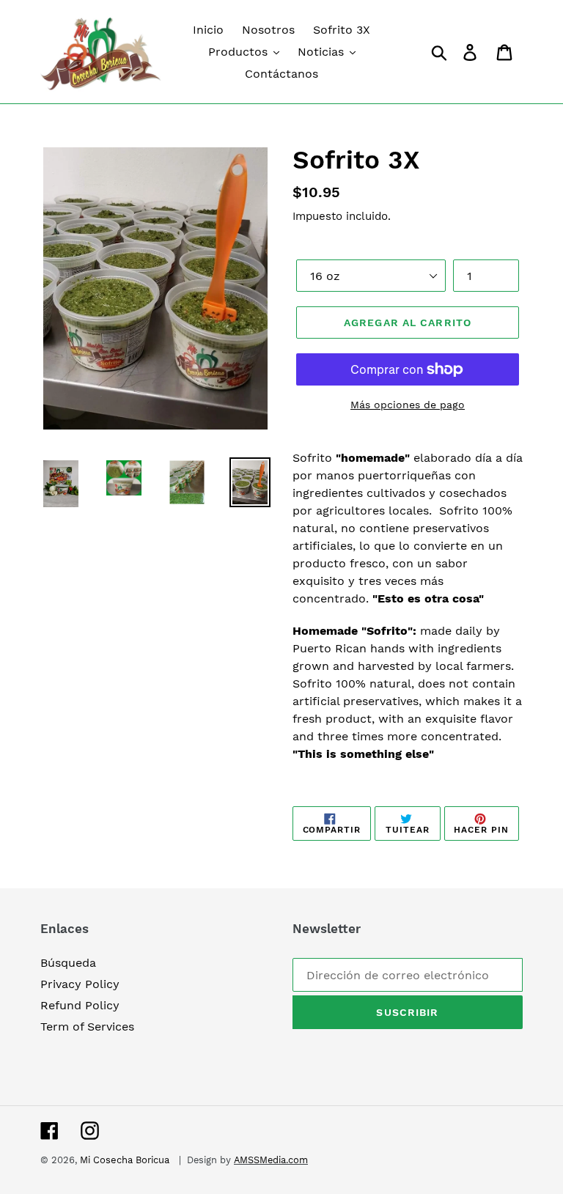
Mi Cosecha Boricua (124, 1159)
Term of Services (87, 1026)
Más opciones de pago (407, 404)
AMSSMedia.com (271, 1159)
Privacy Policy (79, 984)
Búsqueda (68, 963)
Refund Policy (79, 1005)
